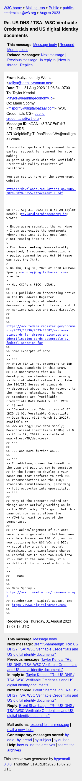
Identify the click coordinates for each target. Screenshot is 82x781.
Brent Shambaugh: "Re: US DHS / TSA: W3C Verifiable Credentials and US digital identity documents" (42, 649)
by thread (24, 740)
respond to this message (49, 725)
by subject (43, 740)
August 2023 (50, 13)
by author (61, 740)
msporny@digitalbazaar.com (31, 108)
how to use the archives (36, 745)
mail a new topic (20, 730)
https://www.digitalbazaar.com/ (39, 605)
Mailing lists (35, 8)
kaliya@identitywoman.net (29, 83)
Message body (45, 45)
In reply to (48, 60)
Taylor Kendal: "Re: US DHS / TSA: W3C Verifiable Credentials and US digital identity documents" (42, 665)
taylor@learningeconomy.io (30, 98)
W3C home (13, 8)
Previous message (22, 60)
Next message (52, 55)
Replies (26, 65)
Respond (66, 45)
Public (54, 8)
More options (17, 50)
